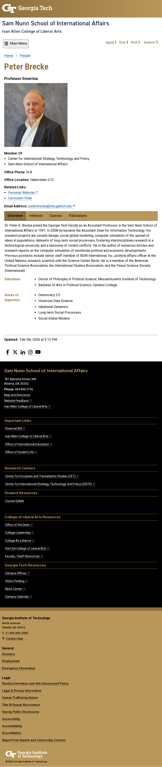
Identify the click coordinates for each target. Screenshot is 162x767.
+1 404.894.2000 (16, 632)
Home (8, 56)
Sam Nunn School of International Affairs (55, 23)
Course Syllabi (14, 501)
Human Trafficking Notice (20, 697)
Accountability (12, 726)
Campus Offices (15, 573)
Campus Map (14, 638)
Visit (134, 42)
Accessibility (11, 719)
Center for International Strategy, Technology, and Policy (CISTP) (48, 484)
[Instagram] (30, 354)
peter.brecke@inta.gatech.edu (50, 206)
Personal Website (21, 193)
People (25, 56)
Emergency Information (18, 668)
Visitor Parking (14, 581)
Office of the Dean (17, 524)
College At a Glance (18, 540)
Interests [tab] (36, 216)
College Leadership (18, 532)
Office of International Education (27, 444)
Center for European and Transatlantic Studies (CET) (40, 476)
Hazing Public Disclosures (20, 712)
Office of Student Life (19, 452)
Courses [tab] (56, 216)
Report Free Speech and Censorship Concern (34, 740)
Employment (10, 661)
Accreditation (11, 733)
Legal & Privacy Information (21, 690)
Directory (8, 654)
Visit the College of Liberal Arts (25, 548)
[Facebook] (7, 354)
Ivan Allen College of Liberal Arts (32, 31)
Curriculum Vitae (20, 198)
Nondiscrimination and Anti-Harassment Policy (35, 683)
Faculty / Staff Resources (22, 556)
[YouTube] (37, 354)
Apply (110, 42)
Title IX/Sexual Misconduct (21, 705)
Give (123, 42)
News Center (13, 589)
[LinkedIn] (22, 354)
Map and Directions (17, 395)
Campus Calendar (17, 596)
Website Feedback (16, 400)
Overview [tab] (15, 216)
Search (149, 42)
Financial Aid (13, 428)
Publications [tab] (78, 216)
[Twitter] (15, 354)
